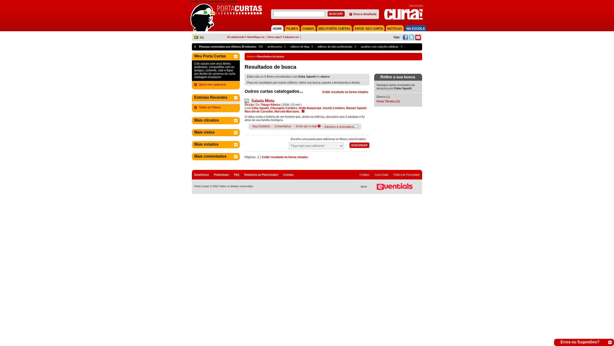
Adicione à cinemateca (339, 127)
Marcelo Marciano (286, 111)
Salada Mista (262, 101)
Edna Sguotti (260, 108)
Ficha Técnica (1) (388, 101)
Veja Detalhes (261, 126)
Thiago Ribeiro (270, 104)
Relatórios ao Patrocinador (261, 174)
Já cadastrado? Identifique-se (246, 37)
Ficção (249, 104)
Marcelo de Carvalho (259, 111)
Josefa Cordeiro (334, 108)
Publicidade (221, 174)
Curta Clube (381, 174)
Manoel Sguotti (356, 108)
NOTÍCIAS (394, 29)
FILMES (292, 29)
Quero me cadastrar (212, 84)
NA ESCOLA (416, 29)
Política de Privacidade (406, 174)
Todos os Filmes (210, 107)
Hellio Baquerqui (310, 108)
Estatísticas (201, 174)
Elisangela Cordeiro (283, 108)
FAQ (236, 174)
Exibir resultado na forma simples (345, 92)
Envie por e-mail (306, 126)
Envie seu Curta (369, 29)
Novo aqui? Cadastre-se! (283, 37)
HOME (277, 29)
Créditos (364, 174)
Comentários (282, 126)
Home (250, 56)
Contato (288, 174)
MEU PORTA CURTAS (334, 29)
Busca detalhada (365, 14)
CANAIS (308, 29)
